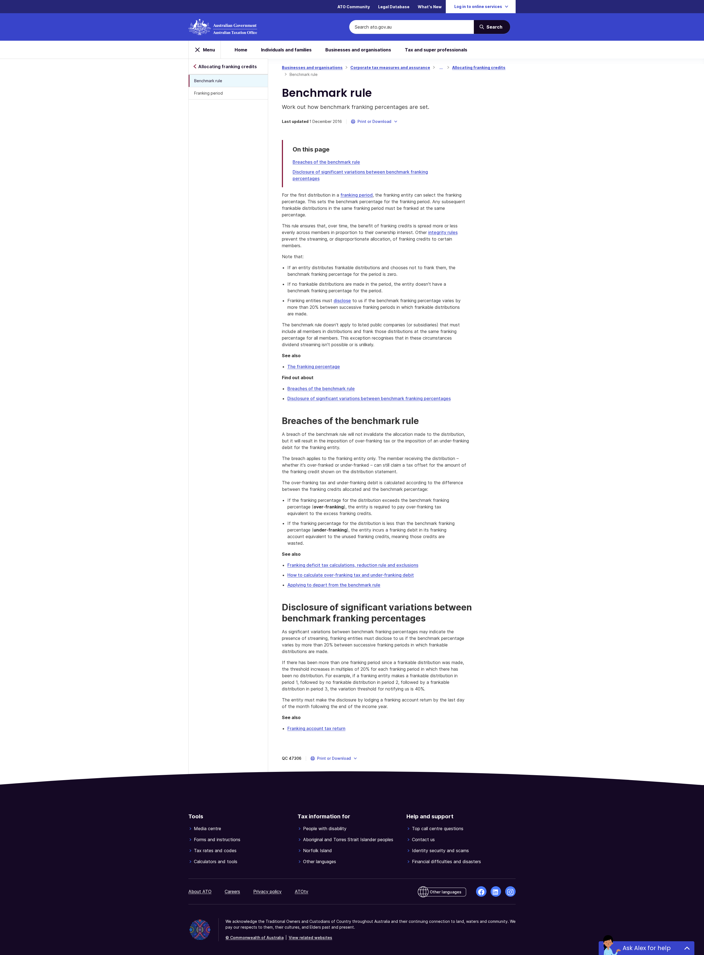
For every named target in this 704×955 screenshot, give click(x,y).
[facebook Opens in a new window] (481, 891)
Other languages (319, 861)
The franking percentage (313, 366)
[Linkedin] (496, 891)
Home (241, 50)
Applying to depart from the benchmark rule (333, 585)
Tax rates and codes (215, 850)
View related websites (310, 937)
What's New (430, 6)
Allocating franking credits (478, 67)
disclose (342, 300)
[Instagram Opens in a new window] (510, 891)
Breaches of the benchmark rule (326, 162)
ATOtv (301, 891)
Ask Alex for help (647, 948)
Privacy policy (267, 891)
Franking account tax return (316, 728)
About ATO (199, 891)
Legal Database (393, 6)
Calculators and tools (215, 861)
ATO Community (353, 6)
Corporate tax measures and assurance (390, 67)
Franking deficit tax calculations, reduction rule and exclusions (352, 565)
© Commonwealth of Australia (255, 937)
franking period (356, 195)
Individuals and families (286, 50)
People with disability (324, 828)
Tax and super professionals (436, 50)
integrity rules (443, 232)
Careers (232, 891)
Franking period (208, 93)
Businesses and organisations (358, 50)
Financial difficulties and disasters (446, 861)
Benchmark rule (208, 80)
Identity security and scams (440, 850)
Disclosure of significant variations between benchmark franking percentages (369, 398)
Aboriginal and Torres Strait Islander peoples (348, 839)
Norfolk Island (317, 850)
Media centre (207, 828)
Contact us (423, 839)
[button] (374, 121)
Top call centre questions (437, 828)
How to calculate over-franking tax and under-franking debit (350, 575)
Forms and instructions (217, 839)
